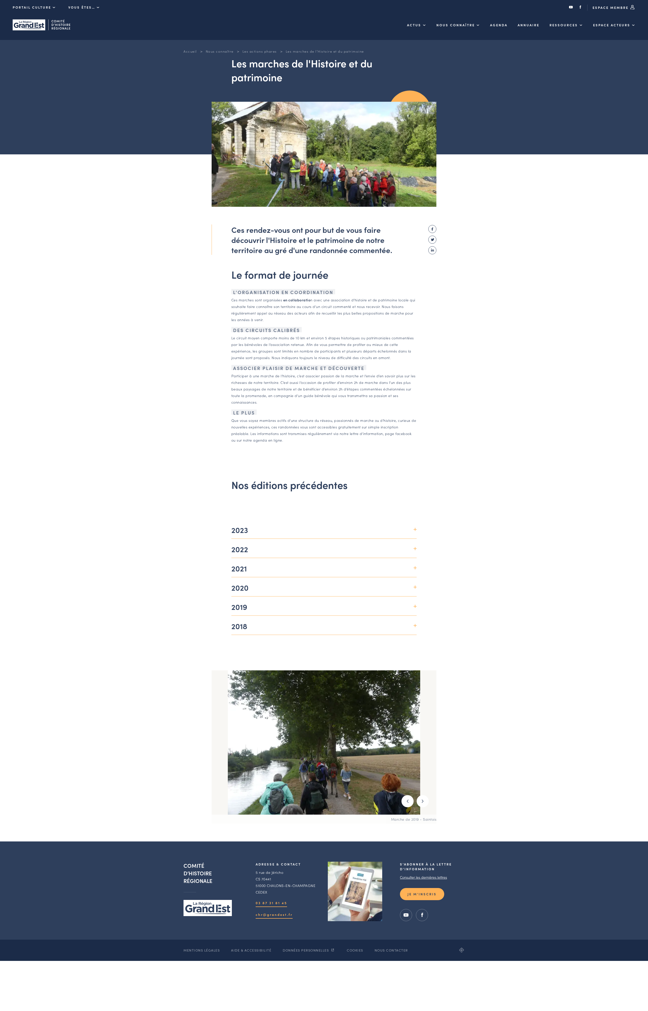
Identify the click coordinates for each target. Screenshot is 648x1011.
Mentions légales (202, 950)
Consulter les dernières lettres (423, 877)
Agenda (499, 25)
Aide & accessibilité (251, 950)
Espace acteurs (611, 25)
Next (423, 801)
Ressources (564, 25)
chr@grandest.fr (274, 914)
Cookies (355, 950)
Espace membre (611, 7)
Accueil (190, 51)
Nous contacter (391, 950)
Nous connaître (455, 25)
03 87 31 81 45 (271, 902)
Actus (414, 25)
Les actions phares (259, 51)
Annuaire (528, 25)
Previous (407, 801)
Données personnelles (306, 950)
